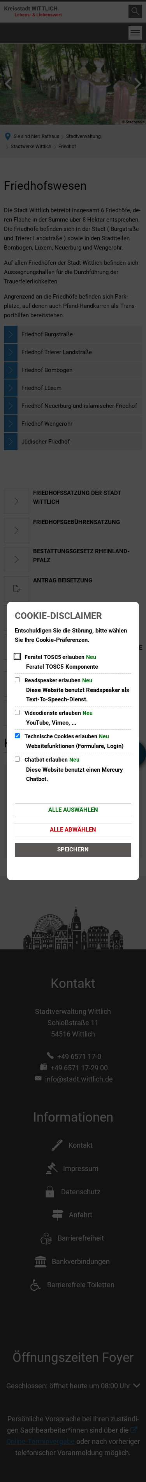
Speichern (73, 849)
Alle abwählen (73, 829)
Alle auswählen (73, 809)
